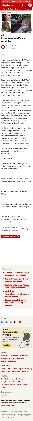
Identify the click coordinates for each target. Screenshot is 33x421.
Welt (16, 12)
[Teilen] (3, 54)
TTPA (25, 412)
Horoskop (28, 369)
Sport (12, 9)
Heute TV (25, 372)
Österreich (5, 9)
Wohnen (21, 382)
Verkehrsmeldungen (8, 385)
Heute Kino (16, 372)
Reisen (25, 385)
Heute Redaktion (13, 46)
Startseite (3, 12)
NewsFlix (27, 1)
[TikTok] (15, 322)
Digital (21, 369)
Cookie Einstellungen (7, 418)
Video (3, 388)
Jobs (20, 1)
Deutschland (24, 356)
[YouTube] (20, 322)
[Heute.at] (5, 5)
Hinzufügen (25, 229)
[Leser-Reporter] (22, 5)
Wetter (3, 361)
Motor (19, 385)
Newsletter (12, 361)
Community (21, 358)
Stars (3, 369)
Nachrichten (10, 12)
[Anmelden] (25, 5)
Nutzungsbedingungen (24, 415)
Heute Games (5, 372)
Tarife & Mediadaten (16, 412)
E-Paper (5, 1)
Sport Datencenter (7, 379)
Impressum (4, 412)
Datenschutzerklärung (8, 415)
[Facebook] (2, 322)
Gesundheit (12, 382)
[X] (6, 322)
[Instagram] (11, 322)
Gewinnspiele (20, 379)
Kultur (14, 369)
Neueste (27, 9)
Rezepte (4, 382)
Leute (9, 369)
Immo (13, 1)
